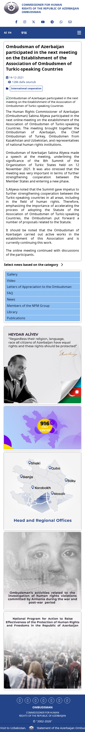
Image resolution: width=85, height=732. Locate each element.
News (11, 299)
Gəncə (26, 474)
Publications (16, 318)
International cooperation (26, 88)
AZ (5, 32)
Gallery (12, 274)
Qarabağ (38, 484)
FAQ (10, 293)
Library (12, 312)
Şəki (31, 462)
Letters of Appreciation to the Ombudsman (39, 287)
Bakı (64, 477)
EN (9, 32)
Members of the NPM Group (28, 305)
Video (11, 280)
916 (24, 33)
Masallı (54, 489)
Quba (51, 466)
